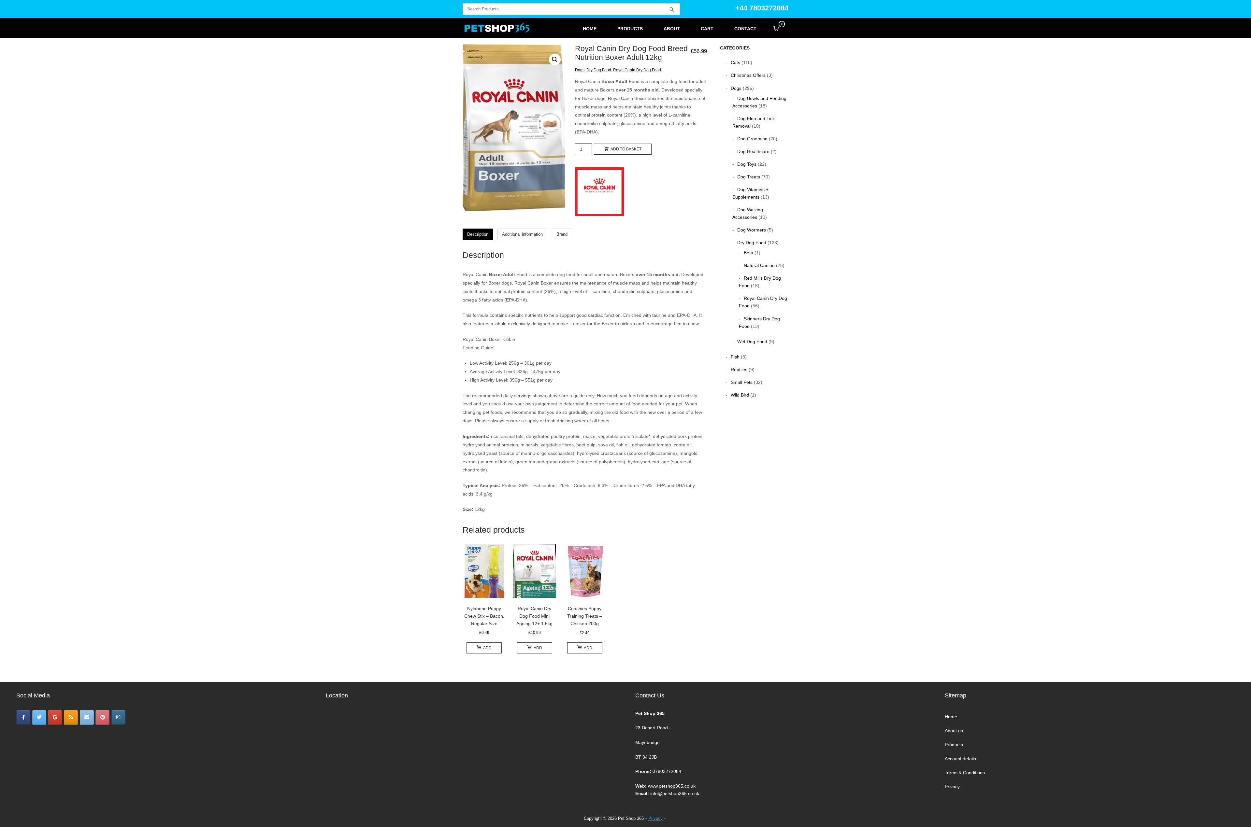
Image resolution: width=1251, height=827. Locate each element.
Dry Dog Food (598, 70)
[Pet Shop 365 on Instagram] (118, 717)
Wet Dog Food (752, 341)
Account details (960, 758)
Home (951, 716)
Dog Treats (748, 176)
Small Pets (742, 382)
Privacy (952, 786)
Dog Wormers (751, 229)
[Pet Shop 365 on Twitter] (39, 717)
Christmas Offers (748, 75)
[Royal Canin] (599, 193)
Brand (562, 234)
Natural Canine (759, 265)
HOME (590, 28)
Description (477, 234)
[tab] (478, 234)
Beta (748, 252)
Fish (735, 356)
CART (707, 28)
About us (954, 730)
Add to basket (626, 149)
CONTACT (745, 28)
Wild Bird (740, 395)
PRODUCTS (630, 28)
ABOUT (672, 28)
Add (487, 648)
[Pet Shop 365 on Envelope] (87, 717)
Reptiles (739, 369)
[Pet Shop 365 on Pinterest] (102, 717)
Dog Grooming (752, 138)
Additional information (522, 234)
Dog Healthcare (753, 151)
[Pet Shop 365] (23, 717)
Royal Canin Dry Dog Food (637, 70)
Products (954, 744)
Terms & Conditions (965, 772)
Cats (735, 62)
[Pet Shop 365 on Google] (55, 717)
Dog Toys (746, 164)
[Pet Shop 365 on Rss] (71, 717)
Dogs (579, 70)
